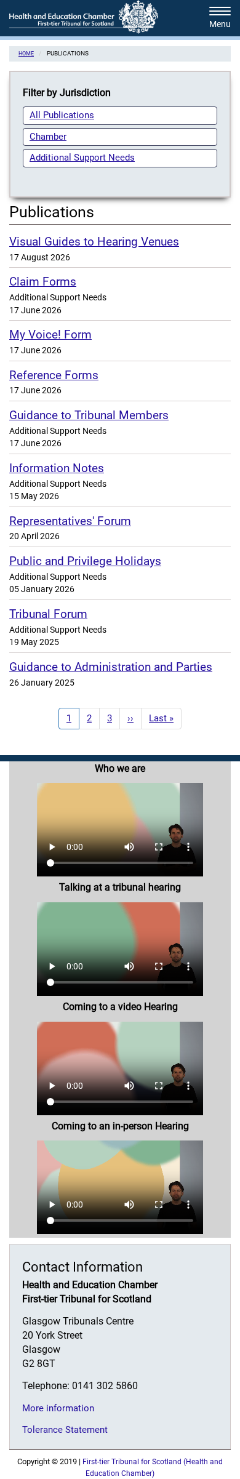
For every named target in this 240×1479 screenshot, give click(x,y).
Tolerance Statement (65, 1429)
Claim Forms (42, 282)
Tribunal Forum (48, 614)
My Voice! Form (50, 334)
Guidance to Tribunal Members (89, 415)
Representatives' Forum (70, 521)
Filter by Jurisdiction (67, 92)
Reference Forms (53, 375)
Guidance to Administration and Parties (110, 667)
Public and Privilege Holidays (85, 561)
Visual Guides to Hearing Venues (94, 241)
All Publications (62, 115)
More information (58, 1408)
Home (26, 53)
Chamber (48, 136)
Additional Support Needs (82, 157)
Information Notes (56, 468)
